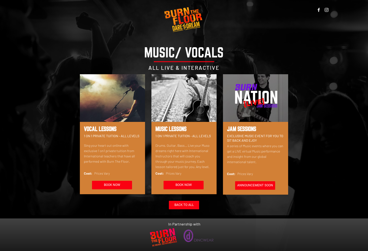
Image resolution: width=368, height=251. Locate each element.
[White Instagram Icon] (326, 10)
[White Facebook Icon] (318, 10)
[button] (255, 185)
